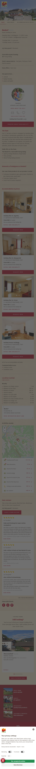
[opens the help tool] (3, 760)
